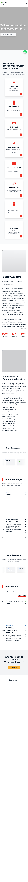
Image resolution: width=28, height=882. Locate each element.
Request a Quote (7, 34)
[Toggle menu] (26, 3)
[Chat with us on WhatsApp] (25, 52)
